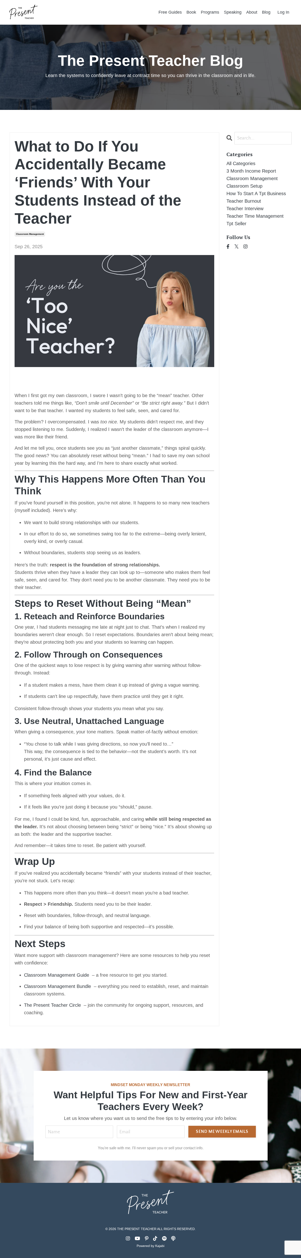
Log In (283, 12)
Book (191, 12)
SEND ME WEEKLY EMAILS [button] (222, 1131)
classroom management (30, 234)
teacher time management (255, 216)
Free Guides (170, 12)
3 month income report (251, 171)
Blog (266, 12)
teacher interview (244, 208)
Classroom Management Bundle (57, 986)
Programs (210, 12)
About (251, 12)
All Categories (240, 163)
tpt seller (236, 223)
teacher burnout (243, 201)
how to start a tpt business (256, 193)
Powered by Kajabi (150, 1246)
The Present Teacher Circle (52, 1005)
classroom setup (244, 186)
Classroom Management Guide (56, 975)
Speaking (233, 12)
